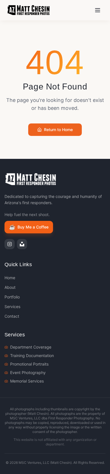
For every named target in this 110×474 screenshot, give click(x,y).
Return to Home (58, 129)
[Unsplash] (22, 244)
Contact (12, 316)
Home (10, 277)
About (10, 287)
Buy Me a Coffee (29, 227)
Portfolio (12, 296)
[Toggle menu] (97, 10)
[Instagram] (10, 244)
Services (12, 306)
